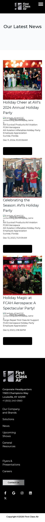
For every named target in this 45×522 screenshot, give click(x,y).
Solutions (8, 419)
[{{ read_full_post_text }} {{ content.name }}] (22, 80)
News (6, 425)
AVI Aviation (31, 124)
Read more (17, 151)
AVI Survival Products (14, 124)
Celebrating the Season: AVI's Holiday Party (21, 205)
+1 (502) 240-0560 (12, 400)
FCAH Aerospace (11, 127)
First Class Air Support (28, 320)
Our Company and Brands (11, 410)
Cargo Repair (9, 320)
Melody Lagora (17, 119)
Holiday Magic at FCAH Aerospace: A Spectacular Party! (19, 303)
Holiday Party (33, 130)
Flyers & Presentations (11, 462)
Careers (7, 471)
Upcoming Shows (9, 434)
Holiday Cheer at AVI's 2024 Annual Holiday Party (21, 107)
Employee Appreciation (15, 133)
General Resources (8, 444)
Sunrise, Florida (10, 136)
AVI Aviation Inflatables (14, 130)
